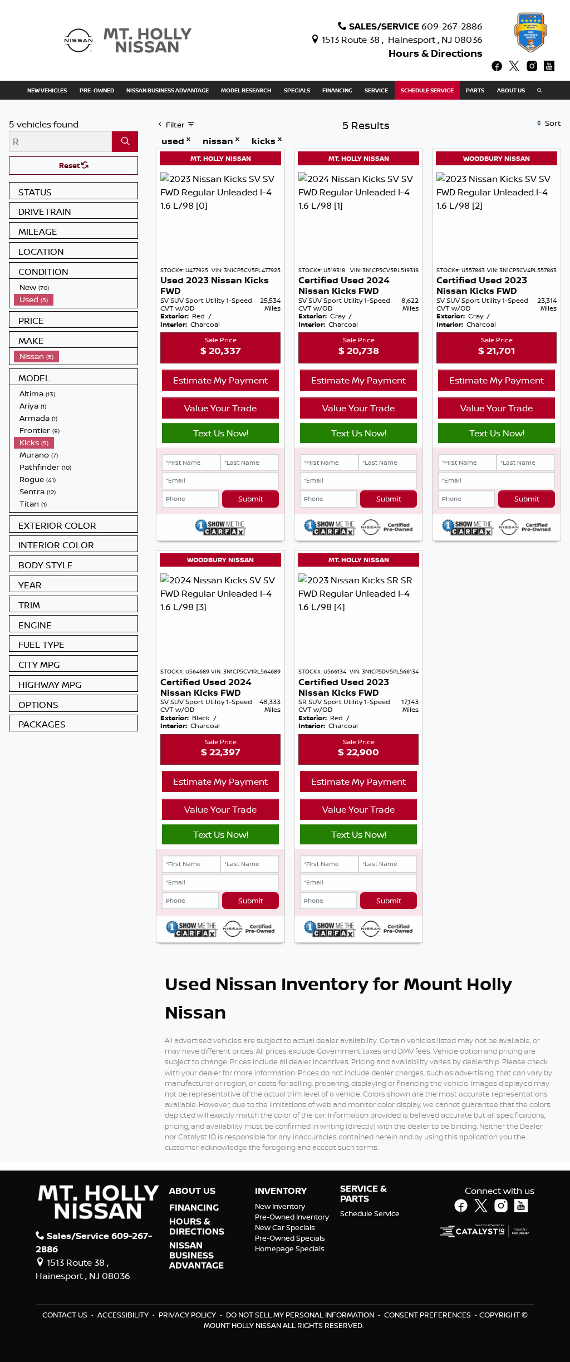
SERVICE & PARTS (363, 1193)
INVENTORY (281, 1191)
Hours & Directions (436, 53)
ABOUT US (192, 1191)
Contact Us (65, 1315)
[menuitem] (75, 287)
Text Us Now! (220, 433)
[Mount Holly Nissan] (127, 39)
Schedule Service (370, 1213)
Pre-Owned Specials (290, 1238)
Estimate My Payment (220, 380)
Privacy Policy (188, 1315)
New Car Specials (285, 1227)
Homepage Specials (290, 1248)
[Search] (125, 141)
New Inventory (280, 1206)
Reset (70, 165)
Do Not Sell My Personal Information (301, 1315)
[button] (47, 90)
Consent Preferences (427, 1315)
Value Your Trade (220, 408)
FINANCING (194, 1208)
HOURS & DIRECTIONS (196, 1226)
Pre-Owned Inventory (292, 1217)
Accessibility (123, 1315)
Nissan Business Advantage (196, 1255)
